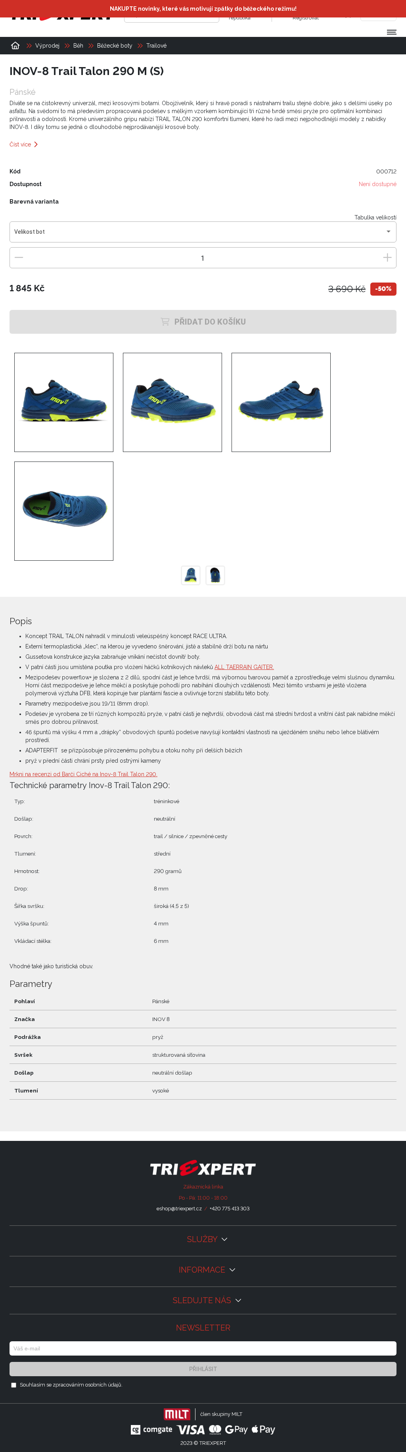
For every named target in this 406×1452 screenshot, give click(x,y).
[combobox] (203, 235)
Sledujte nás (203, 1300)
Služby (203, 1239)
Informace (203, 1270)
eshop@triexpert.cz (179, 1209)
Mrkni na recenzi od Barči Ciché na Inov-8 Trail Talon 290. (83, 774)
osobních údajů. (104, 1385)
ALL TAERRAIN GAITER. (244, 667)
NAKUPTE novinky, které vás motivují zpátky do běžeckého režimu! (203, 9)
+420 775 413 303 (229, 1209)
